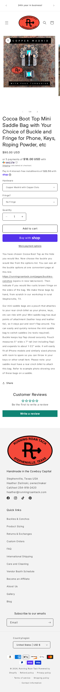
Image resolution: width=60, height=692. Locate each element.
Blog (9, 601)
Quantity (7, 210)
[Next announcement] (54, 5)
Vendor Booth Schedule (20, 571)
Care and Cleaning (17, 563)
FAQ (9, 548)
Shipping (6, 165)
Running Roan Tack (28, 668)
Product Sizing (15, 526)
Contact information (32, 683)
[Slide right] (37, 111)
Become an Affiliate (18, 578)
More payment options (30, 246)
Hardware (7, 180)
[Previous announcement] (6, 5)
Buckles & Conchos (18, 518)
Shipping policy (41, 678)
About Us (12, 586)
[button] (6, 22)
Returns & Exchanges (19, 533)
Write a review (30, 413)
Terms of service (22, 678)
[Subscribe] (49, 622)
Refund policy (27, 673)
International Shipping (20, 556)
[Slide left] (22, 111)
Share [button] (9, 383)
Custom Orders (15, 541)
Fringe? (6, 195)
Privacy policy (44, 673)
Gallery (11, 594)
